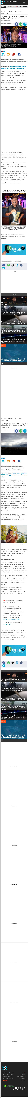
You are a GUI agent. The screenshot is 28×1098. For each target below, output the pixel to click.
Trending (10, 1076)
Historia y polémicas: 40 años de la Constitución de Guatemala (13, 360)
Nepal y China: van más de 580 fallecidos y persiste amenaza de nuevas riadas (14, 474)
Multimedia (11, 1078)
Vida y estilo (5, 1078)
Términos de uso (22, 1078)
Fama (12, 1074)
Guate (4, 1074)
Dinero (7, 1074)
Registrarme (13, 1)
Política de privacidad (21, 1076)
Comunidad (4, 13)
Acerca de (23, 1074)
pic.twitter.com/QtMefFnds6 (11, 619)
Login (8, 1)
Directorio (23, 1080)
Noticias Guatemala (7, 11)
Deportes (5, 1076)
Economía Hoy (6, 1072)
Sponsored (5, 1080)
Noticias (18, 11)
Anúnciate (23, 1072)
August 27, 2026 (7, 624)
